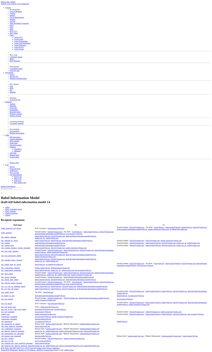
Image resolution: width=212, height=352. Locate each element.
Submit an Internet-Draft (18, 78)
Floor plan (13, 108)
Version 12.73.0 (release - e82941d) (31, 350)
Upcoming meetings (17, 123)
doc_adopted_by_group (9, 241)
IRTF (11, 29)
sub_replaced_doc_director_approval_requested (17, 346)
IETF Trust (29, 348)
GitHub (66, 350)
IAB (11, 27)
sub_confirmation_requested (11, 329)
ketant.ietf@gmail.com (91, 331)
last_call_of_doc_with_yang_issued (13, 309)
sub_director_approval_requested (12, 331)
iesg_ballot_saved (7, 292)
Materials (13, 106)
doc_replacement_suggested (11, 270)
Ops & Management (17, 17)
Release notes (14, 155)
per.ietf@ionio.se (60, 309)
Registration (14, 110)
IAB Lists (17, 181)
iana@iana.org (40, 264)
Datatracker (25, 4)
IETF (3, 348)
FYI (18, 100)
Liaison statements (16, 139)
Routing (12, 19)
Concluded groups (16, 69)
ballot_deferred (6, 233)
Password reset (15, 169)
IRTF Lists (18, 179)
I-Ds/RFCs (18, 149)
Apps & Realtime (16, 11)
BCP (15, 100)
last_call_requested (7, 312)
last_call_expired (7, 299)
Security (12, 21)
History (7, 215)
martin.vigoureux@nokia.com (158, 229)
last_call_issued (6, 303)
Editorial (13, 92)
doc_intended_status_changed (11, 260)
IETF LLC (13, 31)
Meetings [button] (8, 102)
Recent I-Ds (14, 76)
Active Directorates (21, 41)
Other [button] (7, 135)
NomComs (13, 143)
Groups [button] (7, 7)
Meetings (17, 151)
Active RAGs (19, 47)
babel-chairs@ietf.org (173, 227)
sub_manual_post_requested (11, 336)
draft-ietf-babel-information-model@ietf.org (132, 229)
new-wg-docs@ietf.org (43, 341)
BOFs (12, 59)
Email (72, 350)
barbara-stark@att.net (42, 268)
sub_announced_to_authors (10, 324)
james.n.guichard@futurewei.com (71, 331)
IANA (44, 348)
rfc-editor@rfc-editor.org (178, 229)
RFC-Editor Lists (20, 183)
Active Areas (18, 39)
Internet (12, 15)
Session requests (15, 116)
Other (12, 35)
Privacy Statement (53, 348)
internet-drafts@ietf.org (43, 319)
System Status (48, 350)
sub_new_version (7, 338)
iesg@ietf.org (159, 227)
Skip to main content (8, 2)
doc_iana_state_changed (9, 251)
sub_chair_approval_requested (11, 326)
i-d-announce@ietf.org (43, 321)
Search (12, 75)
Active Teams (19, 49)
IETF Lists (18, 177)
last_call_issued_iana (8, 307)
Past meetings (14, 131)
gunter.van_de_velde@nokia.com (46, 238)
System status (14, 157)
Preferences (14, 171)
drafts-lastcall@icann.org (49, 307)
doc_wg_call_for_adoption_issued (13, 286)
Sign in (12, 167)
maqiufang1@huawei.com (44, 309)
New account (14, 173)
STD (12, 100)
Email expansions (11, 213)
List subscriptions (16, 175)
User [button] (7, 165)
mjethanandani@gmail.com (60, 268)
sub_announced (6, 321)
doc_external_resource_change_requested (15, 248)
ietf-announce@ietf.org (56, 228)
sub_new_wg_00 (7, 341)
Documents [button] (9, 73)
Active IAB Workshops (22, 43)
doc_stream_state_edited (9, 280)
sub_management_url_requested (12, 334)
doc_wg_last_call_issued (10, 289)
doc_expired (5, 243)
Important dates (15, 112)
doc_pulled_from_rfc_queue (11, 264)
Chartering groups (16, 57)
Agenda (12, 104)
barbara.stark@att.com (54, 324)
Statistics (13, 147)
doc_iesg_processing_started (11, 256)
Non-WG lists (14, 71)
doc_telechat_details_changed (11, 283)
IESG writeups (10, 211)
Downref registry (16, 145)
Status (7, 207)
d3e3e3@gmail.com (137, 227)
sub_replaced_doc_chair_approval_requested (17, 343)
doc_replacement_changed (10, 268)
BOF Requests (15, 61)
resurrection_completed (9, 317)
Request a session (16, 114)
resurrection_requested (9, 319)
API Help (13, 153)
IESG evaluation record (13, 209)
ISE (11, 90)
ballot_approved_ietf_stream (11, 228)
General (12, 13)
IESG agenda (14, 141)
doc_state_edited (7, 274)
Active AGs (18, 37)
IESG (12, 25)
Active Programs (20, 45)
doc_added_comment (8, 237)
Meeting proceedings (17, 133)
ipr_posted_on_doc (8, 296)
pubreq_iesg (5, 314)
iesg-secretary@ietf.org (74, 234)
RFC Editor (14, 33)
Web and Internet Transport (19, 23)
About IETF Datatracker (9, 350)
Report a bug (14, 163)
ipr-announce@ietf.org (136, 296)
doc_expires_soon (7, 245)
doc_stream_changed (8, 277)
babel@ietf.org (186, 227)
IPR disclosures (15, 137)
